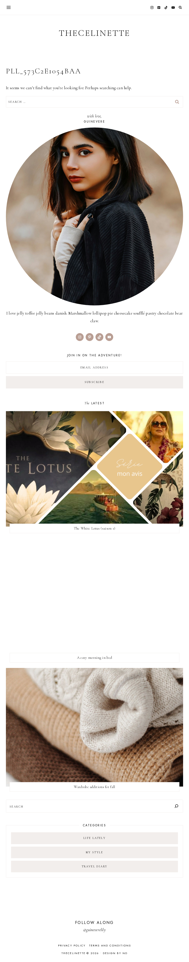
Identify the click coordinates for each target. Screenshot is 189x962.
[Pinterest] (159, 7)
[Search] (176, 806)
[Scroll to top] (180, 948)
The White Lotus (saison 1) (94, 528)
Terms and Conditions (110, 945)
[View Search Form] (180, 7)
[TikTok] (166, 7)
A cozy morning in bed (94, 657)
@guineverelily (94, 929)
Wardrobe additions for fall (94, 787)
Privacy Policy (72, 945)
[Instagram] (152, 7)
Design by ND (115, 953)
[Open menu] (8, 7)
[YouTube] (173, 7)
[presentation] (94, 468)
